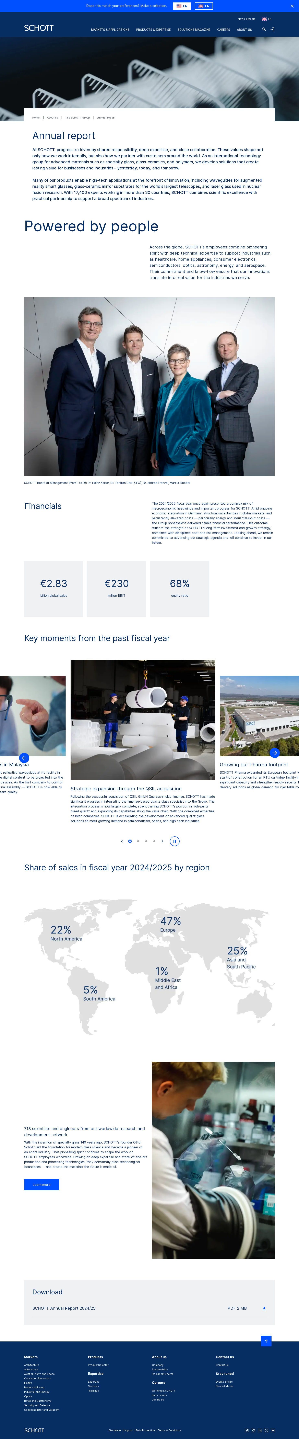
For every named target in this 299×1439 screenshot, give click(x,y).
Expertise (93, 1381)
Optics (28, 1396)
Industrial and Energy (36, 1391)
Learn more (41, 1185)
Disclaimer (114, 1430)
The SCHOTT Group (78, 117)
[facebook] (247, 1430)
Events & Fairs (224, 1381)
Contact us (222, 1365)
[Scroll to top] (266, 1341)
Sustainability (160, 1369)
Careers (223, 29)
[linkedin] (260, 1430)
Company (158, 1365)
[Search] (264, 29)
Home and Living (34, 1387)
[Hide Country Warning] (292, 6)
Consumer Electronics (37, 1378)
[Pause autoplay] (175, 841)
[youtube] (273, 1430)
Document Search (163, 1373)
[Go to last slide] (121, 841)
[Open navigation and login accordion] (272, 29)
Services (93, 1386)
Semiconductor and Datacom (41, 1409)
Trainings (93, 1390)
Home (36, 117)
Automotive (31, 1369)
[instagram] (253, 1430)
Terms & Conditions (169, 1430)
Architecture (31, 1365)
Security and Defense (37, 1405)
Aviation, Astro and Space (39, 1373)
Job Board (158, 1399)
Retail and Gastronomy (37, 1400)
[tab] (130, 841)
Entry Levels (159, 1395)
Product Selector (98, 1365)
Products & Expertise (153, 29)
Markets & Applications (110, 29)
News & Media (246, 18)
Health (28, 1382)
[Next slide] (162, 841)
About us (244, 29)
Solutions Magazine (194, 29)
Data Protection (145, 1430)
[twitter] (266, 1430)
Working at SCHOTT (163, 1390)
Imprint (128, 1430)
